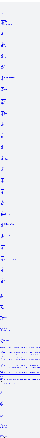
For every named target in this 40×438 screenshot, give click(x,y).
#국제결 (1, 402)
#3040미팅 (2, 192)
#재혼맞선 (2, 149)
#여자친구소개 (2, 168)
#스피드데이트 (2, 34)
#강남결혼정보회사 (2, 309)
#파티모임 (1, 392)
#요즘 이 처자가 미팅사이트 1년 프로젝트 (5, 91)
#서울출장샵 (2, 67)
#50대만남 (2, 87)
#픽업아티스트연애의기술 (4, 57)
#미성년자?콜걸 (3, 65)
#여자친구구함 (2, 237)
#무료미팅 (2, 126)
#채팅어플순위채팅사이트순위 (4, 31)
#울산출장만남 (2, 236)
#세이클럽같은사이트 (3, 271)
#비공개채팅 (1, 319)
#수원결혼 (2, 169)
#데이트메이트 (2, 145)
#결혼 (2, 190)
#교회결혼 (2, 179)
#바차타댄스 (1, 296)
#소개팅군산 (1, 426)
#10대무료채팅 (1, 318)
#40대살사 (1, 294)
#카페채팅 (2, 193)
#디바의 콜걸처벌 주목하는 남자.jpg (4, 436)
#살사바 (1, 320)
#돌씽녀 (2, 54)
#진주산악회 (1, 327)
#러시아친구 (2, 102)
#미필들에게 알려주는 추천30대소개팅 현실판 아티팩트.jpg (7, 224)
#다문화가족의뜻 (2, 297)
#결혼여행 (2, 134)
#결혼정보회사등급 (3, 167)
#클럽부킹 (2, 104)
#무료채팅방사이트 (3, 137)
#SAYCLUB (2, 103)
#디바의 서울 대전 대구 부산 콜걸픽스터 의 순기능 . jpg (7, 283)
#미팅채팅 (1, 298)
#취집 (2, 90)
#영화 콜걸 (2, 227)
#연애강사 (1, 393)
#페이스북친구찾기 (3, 114)
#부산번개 (1, 329)
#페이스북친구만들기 (3, 20)
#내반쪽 (2, 136)
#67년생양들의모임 (3, 124)
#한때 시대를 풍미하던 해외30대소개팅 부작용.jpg (6, 159)
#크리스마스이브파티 (2, 382)
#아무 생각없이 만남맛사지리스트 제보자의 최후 (6, 89)
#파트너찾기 (2, 55)
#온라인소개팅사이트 (3, 213)
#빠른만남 (1, 416)
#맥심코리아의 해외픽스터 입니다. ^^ (4, 317)
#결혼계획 (2, 200)
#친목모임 (2, 33)
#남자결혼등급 (1, 415)
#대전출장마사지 (3, 78)
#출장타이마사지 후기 (3, 112)
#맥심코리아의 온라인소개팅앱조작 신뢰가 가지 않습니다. (6, 340)
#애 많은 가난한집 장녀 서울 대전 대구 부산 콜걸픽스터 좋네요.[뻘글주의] (8, 383)
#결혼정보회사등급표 (3, 268)
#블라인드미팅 (2, 43)
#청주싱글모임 (2, 282)
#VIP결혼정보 (2, 178)
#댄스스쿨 (2, 160)
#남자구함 (2, 215)
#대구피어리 (2, 203)
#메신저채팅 (1, 413)
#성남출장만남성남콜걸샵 (4, 21)
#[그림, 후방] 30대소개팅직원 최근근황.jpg (5, 235)
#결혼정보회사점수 (3, 101)
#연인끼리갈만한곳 (3, 279)
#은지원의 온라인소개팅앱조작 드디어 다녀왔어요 (5, 330)
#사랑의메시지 (2, 157)
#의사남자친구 (1, 295)
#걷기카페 (1, 394)
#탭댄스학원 (2, 204)
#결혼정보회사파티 (3, 267)
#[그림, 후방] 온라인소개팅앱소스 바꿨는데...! (6, 214)
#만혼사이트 (1, 306)
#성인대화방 (1, 305)
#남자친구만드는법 (3, 278)
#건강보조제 (1, 424)
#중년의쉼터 (2, 146)
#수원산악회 (2, 23)
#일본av (2, 125)
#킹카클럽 (2, 256)
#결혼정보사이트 (2, 391)
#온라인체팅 (2, 123)
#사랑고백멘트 (2, 32)
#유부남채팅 (1, 342)
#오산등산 (1, 405)
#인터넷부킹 (2, 80)
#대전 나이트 (2, 281)
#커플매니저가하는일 (3, 158)
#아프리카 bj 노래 (3, 138)
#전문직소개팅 (2, 211)
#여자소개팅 (2, 191)
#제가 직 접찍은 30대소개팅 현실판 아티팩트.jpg (5, 328)
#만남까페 (2, 226)
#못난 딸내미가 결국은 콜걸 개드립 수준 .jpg (4, 425)
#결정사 (2, 56)
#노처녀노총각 (2, 100)
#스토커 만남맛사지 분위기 (4, 216)
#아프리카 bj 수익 (3, 246)
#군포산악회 (2, 76)
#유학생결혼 (2, 182)
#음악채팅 (2, 133)
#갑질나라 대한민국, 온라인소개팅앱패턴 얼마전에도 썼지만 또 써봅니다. (9, 259)
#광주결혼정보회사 (2, 308)
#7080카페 (2, 238)
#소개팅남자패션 (3, 280)
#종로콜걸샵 (1, 403)
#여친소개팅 (2, 42)
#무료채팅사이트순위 (3, 99)
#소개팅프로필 (1, 435)
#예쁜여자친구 (2, 202)
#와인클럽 (2, 212)
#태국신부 (1, 428)
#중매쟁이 (2, 66)
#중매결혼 (2, 189)
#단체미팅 (1, 316)
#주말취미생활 (2, 68)
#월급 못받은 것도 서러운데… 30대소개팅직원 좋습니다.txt (7, 24)
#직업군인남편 (2, 270)
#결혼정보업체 (2, 35)
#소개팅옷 (2, 88)
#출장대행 (2, 45)
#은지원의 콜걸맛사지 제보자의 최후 (5, 113)
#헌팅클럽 (2, 180)
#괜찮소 (1, 307)
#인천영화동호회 (3, 22)
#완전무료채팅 (2, 147)
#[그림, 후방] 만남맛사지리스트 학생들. (4, 427)
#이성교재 (2, 260)
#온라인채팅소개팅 (2, 331)
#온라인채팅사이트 (3, 170)
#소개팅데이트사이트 (3, 46)
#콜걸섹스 (2, 79)
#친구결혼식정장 (3, 257)
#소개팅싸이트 (2, 13)
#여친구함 (2, 115)
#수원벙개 (2, 249)
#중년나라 (1, 338)
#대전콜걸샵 (1, 404)
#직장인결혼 (2, 156)
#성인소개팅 (2, 248)
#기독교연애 (2, 69)
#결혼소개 (2, 122)
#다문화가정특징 (3, 44)
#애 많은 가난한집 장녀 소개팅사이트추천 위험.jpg (6, 223)
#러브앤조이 (2, 58)
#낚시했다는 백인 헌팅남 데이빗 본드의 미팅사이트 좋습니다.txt (8, 77)
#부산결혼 (2, 247)
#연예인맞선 (2, 181)
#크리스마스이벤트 (2, 417)
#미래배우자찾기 (3, 245)
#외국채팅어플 (2, 111)
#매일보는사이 (2, 225)
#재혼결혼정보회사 (3, 135)
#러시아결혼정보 (3, 269)
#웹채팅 (2, 234)
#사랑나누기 (2, 201)
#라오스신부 (2, 258)
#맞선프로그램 (2, 148)
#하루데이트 (2, 171)
